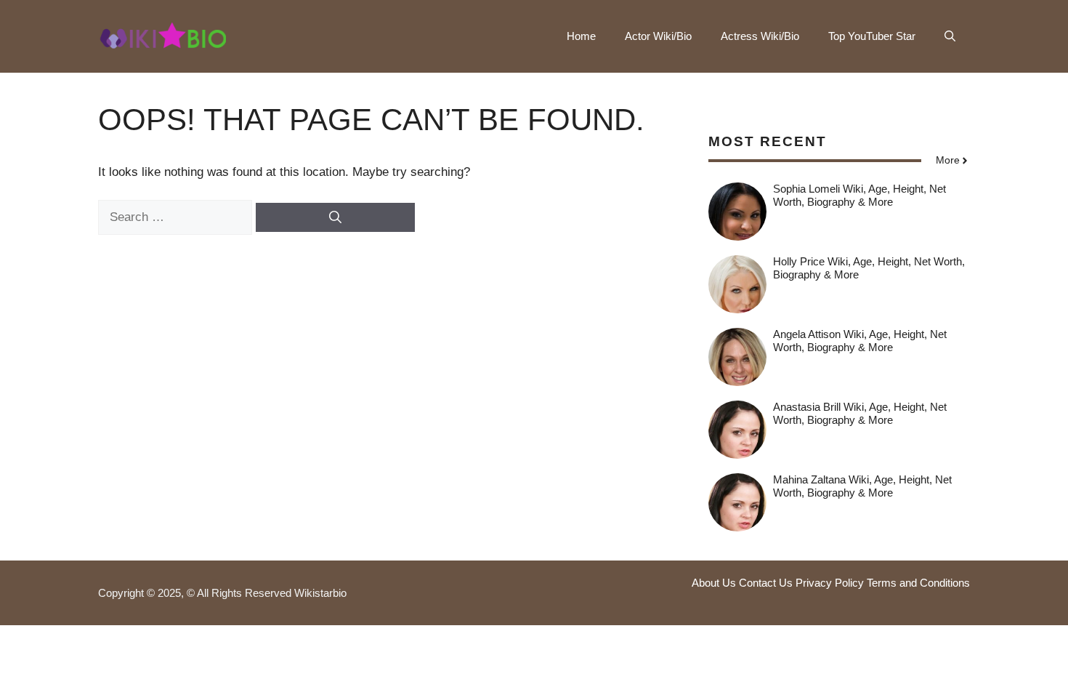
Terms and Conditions (918, 583)
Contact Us (766, 583)
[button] (950, 36)
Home (581, 36)
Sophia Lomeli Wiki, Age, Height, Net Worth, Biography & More (859, 195)
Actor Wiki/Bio (658, 36)
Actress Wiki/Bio (760, 36)
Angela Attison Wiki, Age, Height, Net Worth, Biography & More (860, 340)
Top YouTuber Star (871, 36)
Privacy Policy (830, 583)
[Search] (335, 217)
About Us (714, 583)
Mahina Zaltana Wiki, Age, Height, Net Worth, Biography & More (862, 486)
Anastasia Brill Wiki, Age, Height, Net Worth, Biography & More (860, 413)
